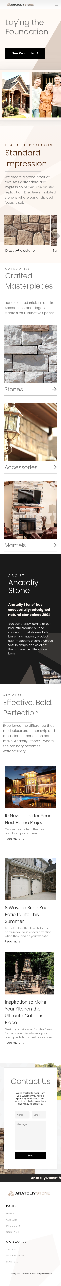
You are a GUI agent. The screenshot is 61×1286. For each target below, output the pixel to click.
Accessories (15, 1255)
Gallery (12, 1219)
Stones (11, 1249)
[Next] (57, 236)
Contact (12, 1232)
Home (10, 1213)
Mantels (12, 1261)
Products (13, 1225)
